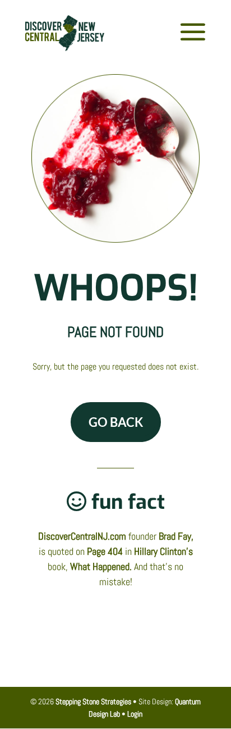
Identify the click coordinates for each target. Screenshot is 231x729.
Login (134, 714)
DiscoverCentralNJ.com (82, 536)
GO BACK (116, 422)
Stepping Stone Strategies (93, 701)
